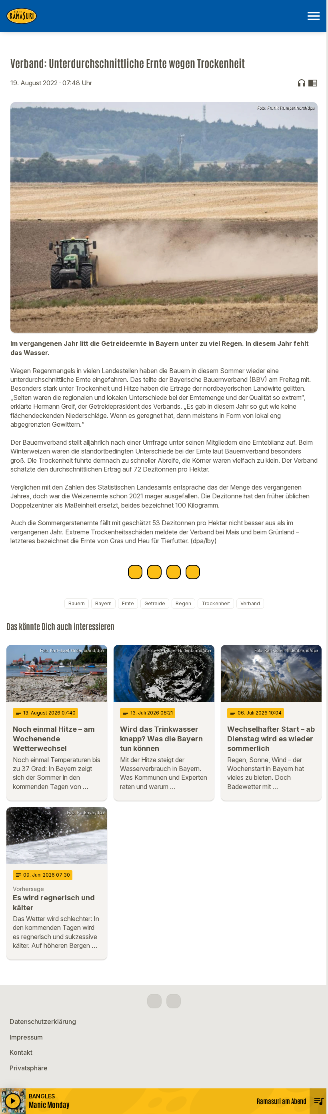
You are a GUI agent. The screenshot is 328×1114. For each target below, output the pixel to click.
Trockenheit (216, 603)
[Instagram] (173, 1001)
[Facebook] (154, 1001)
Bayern (103, 603)
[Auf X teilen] (154, 572)
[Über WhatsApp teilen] (173, 572)
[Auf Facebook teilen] (135, 572)
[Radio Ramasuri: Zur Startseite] (154, 16)
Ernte (128, 603)
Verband (250, 603)
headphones (301, 83)
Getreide (154, 603)
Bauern (76, 603)
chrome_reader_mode (313, 83)
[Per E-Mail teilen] (192, 572)
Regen (183, 603)
